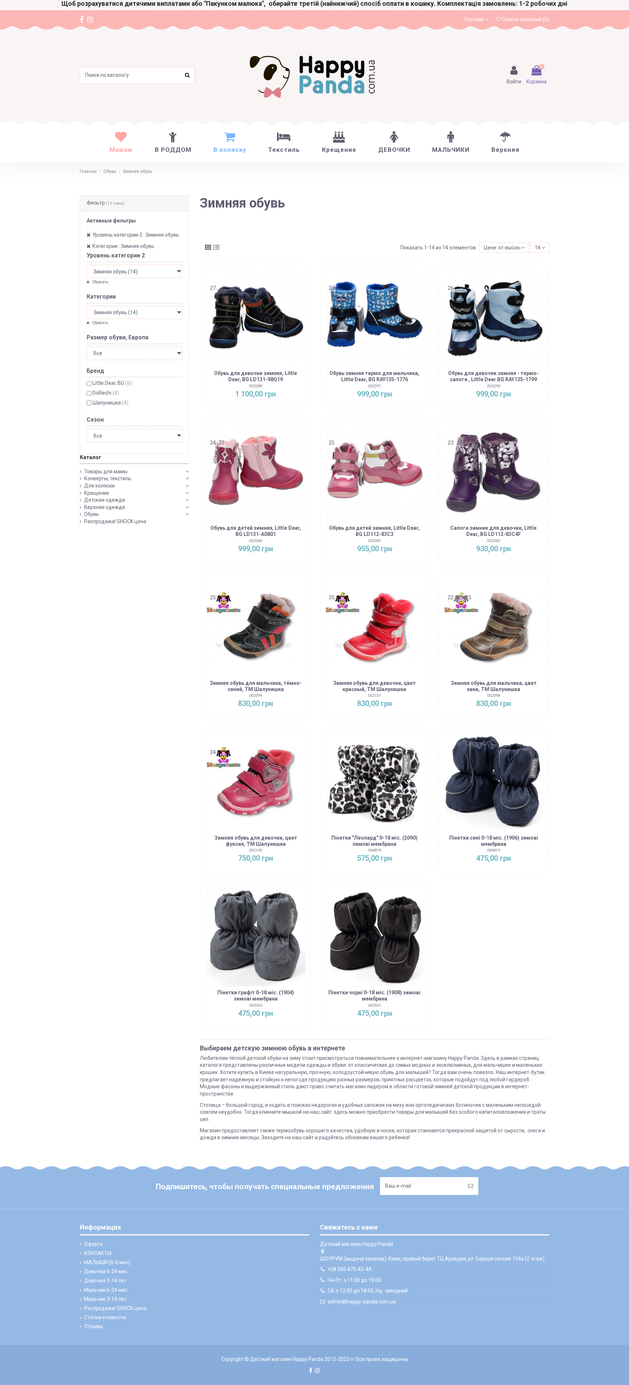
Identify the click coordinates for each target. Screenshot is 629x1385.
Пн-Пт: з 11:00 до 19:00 (354, 1280)
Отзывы (93, 1326)
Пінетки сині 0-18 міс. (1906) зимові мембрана (493, 841)
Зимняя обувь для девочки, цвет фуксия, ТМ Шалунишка (255, 841)
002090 (493, 386)
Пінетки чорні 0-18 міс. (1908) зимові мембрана (374, 996)
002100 (255, 850)
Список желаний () (525, 19)
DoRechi (105, 393)
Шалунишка (110, 403)
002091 (374, 386)
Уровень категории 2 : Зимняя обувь (135, 235)
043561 (374, 1005)
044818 (374, 850)
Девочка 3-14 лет (105, 1280)
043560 (255, 1005)
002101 (374, 695)
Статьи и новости (105, 1317)
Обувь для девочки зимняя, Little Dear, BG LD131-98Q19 (255, 376)
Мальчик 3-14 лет (105, 1299)
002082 (493, 540)
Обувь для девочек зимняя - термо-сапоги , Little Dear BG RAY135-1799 (493, 376)
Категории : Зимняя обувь (123, 246)
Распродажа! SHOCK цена (115, 521)
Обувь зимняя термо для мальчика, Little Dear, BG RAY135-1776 (374, 376)
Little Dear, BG (112, 383)
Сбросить (99, 282)
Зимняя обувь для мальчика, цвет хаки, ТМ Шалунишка (494, 686)
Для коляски (99, 486)
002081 (374, 540)
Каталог (90, 457)
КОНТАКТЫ (97, 1253)
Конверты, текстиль (107, 478)
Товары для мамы (105, 471)
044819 (493, 850)
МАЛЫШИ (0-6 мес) (107, 1262)
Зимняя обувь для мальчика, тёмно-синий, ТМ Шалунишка (256, 686)
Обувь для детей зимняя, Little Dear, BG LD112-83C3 (374, 531)
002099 (255, 695)
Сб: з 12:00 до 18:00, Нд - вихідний (368, 1291)
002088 (255, 386)
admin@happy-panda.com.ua (362, 1302)
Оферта (93, 1244)
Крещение (96, 493)
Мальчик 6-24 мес (105, 1290)
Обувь (91, 514)
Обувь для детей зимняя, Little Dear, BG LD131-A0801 (255, 531)
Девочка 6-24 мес (105, 1271)
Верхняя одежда (104, 507)
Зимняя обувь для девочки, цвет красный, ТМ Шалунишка (374, 686)
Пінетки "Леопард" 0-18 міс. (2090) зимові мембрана (374, 841)
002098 (493, 695)
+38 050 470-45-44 (349, 1269)
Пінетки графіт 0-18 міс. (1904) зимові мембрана (255, 996)
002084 (255, 540)
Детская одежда (104, 500)
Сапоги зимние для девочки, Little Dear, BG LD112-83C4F (493, 531)
